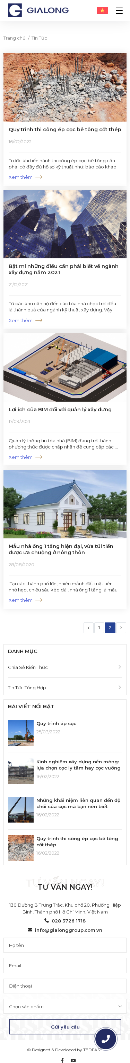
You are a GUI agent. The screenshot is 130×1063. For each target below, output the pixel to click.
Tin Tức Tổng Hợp (27, 687)
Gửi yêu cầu (65, 1027)
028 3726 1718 (69, 920)
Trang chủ (14, 38)
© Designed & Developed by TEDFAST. (65, 1049)
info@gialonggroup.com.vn (68, 930)
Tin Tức (39, 38)
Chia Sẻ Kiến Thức (28, 667)
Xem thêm (21, 177)
